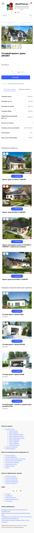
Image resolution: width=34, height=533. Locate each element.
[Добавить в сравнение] (22, 72)
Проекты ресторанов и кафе (13, 460)
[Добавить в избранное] (18, 72)
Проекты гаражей (10, 448)
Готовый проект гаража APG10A (13, 344)
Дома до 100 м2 (13, 431)
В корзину (16, 77)
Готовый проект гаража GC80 (12, 314)
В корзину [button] (18, 311)
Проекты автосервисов (12, 462)
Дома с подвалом (14, 441)
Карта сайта (8, 501)
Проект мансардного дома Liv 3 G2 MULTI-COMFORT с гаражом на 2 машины (17, 246)
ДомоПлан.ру (21, 4)
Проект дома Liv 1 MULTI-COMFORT (14, 179)
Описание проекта (24, 89)
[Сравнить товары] (18, 12)
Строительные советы (12, 499)
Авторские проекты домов (26, 23)
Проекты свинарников (11, 481)
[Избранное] (15, 12)
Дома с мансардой (14, 439)
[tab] (9, 89)
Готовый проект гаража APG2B (13, 374)
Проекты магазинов (11, 457)
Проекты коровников (11, 478)
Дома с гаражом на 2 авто (16, 434)
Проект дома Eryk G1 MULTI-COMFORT (15, 279)
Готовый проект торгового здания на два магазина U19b (16, 405)
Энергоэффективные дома (16, 438)
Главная (3, 22)
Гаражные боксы (10, 466)
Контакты (8, 494)
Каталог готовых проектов (12, 23)
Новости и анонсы (10, 497)
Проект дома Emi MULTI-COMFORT (14, 212)
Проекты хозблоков (11, 483)
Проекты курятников (11, 479)
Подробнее (18, 176)
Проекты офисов (10, 455)
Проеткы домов (9, 429)
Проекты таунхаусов (11, 446)
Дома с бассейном (14, 445)
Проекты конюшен (10, 476)
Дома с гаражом (13, 432)
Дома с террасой (14, 443)
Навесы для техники (11, 464)
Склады (7, 467)
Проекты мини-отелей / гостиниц (15, 458)
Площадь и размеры (10, 89)
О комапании (9, 495)
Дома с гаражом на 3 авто (16, 436)
